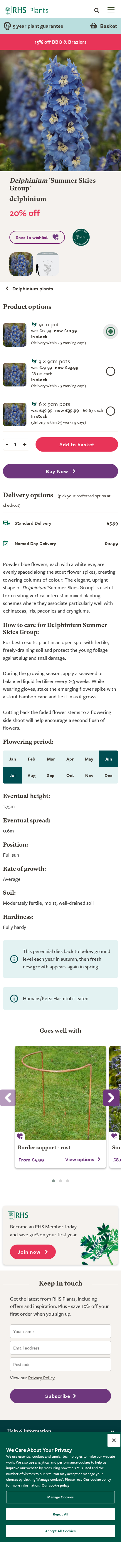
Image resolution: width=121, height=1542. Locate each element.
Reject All (60, 1514)
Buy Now (58, 471)
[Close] (113, 1440)
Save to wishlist (32, 237)
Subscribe (57, 1396)
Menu (110, 9)
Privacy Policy (41, 1377)
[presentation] (111, 1098)
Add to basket (76, 444)
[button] (53, 1181)
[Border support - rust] (60, 1093)
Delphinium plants (32, 288)
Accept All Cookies (60, 1530)
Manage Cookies (60, 1497)
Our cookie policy (55, 1485)
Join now (30, 1251)
